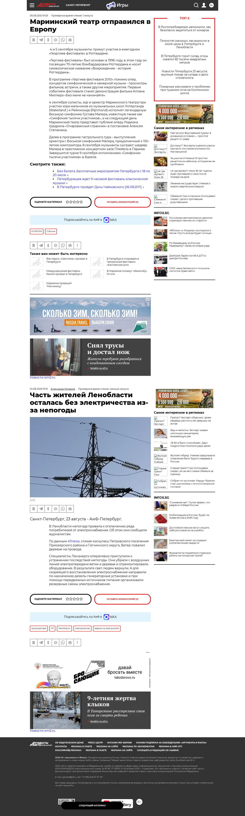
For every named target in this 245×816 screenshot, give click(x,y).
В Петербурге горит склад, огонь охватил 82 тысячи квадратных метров (184, 59)
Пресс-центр (95, 742)
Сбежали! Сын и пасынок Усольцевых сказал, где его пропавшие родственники (192, 199)
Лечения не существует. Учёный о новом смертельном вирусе (190, 185)
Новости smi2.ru (42, 377)
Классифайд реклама (68, 750)
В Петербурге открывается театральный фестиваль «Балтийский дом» (123, 261)
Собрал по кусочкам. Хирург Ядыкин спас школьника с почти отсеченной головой (192, 483)
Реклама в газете (81, 746)
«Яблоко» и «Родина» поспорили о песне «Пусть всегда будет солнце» (190, 232)
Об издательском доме (69, 742)
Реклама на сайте (107, 746)
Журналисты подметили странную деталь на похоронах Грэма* (190, 554)
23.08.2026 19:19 (39, 388)
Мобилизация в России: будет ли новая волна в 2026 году (189, 516)
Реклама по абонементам (138, 746)
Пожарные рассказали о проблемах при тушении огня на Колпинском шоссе (184, 90)
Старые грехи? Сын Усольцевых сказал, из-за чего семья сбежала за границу (191, 471)
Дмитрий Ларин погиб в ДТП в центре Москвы (187, 257)
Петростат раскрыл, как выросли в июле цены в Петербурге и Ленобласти (184, 44)
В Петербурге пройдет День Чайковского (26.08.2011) (99, 187)
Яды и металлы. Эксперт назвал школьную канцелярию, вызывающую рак (189, 433)
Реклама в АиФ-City (170, 746)
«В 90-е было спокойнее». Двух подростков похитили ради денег (190, 444)
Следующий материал (92, 805)
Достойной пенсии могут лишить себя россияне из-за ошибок (189, 529)
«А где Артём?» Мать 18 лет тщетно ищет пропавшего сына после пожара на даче (191, 173)
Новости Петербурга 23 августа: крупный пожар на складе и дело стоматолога (184, 75)
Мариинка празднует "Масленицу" (59, 285)
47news (74, 541)
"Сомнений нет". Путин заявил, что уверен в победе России (189, 504)
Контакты (61, 746)
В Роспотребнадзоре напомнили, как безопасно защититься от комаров (184, 28)
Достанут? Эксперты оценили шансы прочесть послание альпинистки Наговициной (192, 148)
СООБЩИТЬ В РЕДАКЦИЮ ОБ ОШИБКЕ (158, 750)
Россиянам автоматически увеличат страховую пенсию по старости (191, 219)
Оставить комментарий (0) (122, 202)
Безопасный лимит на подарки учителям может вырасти (187, 541)
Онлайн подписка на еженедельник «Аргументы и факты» (171, 742)
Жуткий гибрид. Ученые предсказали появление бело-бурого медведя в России (192, 458)
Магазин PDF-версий (119, 742)
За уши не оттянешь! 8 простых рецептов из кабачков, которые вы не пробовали (192, 161)
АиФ (32, 499)
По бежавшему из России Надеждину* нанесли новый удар (189, 244)
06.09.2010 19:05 (39, 15)
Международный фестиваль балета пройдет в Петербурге (64, 272)
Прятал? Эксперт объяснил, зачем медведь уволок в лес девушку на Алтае (190, 420)
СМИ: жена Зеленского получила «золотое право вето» (189, 269)
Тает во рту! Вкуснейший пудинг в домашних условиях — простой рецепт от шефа (190, 136)
